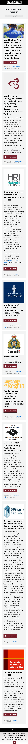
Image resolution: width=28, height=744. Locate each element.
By (12, 68)
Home (7, 16)
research (18, 67)
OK (14, 742)
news (13, 67)
